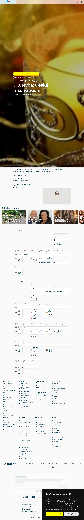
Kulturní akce (29, 77)
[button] (56, 193)
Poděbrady (38, 81)
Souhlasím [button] (51, 514)
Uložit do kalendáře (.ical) (20, 180)
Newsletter (21, 477)
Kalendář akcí (6, 378)
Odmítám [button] (59, 514)
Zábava (18, 77)
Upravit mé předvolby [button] (71, 514)
